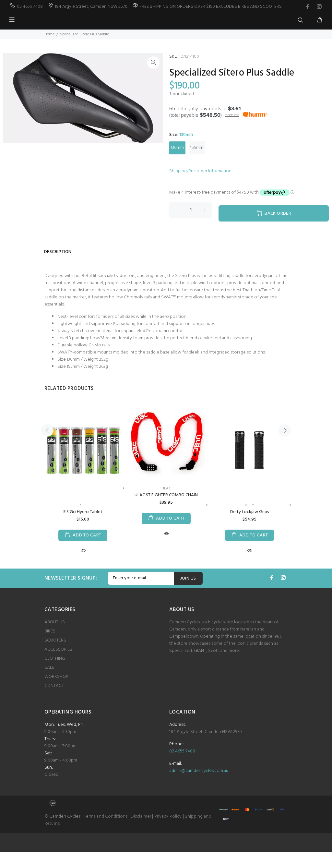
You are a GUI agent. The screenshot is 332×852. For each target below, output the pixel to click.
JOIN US (188, 578)
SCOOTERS (55, 640)
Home (49, 34)
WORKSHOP (56, 676)
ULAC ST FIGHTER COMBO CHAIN (166, 495)
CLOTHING (54, 658)
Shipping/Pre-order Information (200, 171)
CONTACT (54, 686)
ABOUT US (54, 622)
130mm (177, 147)
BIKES (49, 631)
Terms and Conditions (106, 816)
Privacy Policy (168, 816)
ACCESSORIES (58, 649)
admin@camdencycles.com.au (198, 770)
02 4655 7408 (30, 6)
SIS (83, 505)
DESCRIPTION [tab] (58, 252)
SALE (49, 667)
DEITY (249, 505)
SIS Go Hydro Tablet (82, 512)
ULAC (166, 488)
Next (285, 430)
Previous (47, 430)
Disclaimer (141, 816)
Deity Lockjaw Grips (249, 512)
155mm (196, 147)
